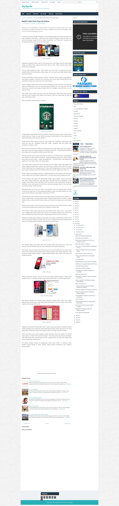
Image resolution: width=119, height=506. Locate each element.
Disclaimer (52, 2)
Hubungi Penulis (25, 2)
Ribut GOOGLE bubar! (80, 283)
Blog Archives (89, 144)
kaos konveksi (77, 140)
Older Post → (68, 423)
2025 (76, 203)
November (78, 227)
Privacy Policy (44, 2)
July (77, 315)
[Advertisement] (47, 360)
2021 (76, 210)
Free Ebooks (35, 14)
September (79, 232)
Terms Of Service (35, 2)
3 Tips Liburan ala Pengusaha (82, 312)
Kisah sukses (77, 113)
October (78, 229)
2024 (76, 205)
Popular (76, 144)
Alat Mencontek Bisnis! (81, 274)
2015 (76, 223)
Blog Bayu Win (27, 6)
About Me (29, 14)
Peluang (35, 17)
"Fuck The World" (79, 259)
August (77, 234)
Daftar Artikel (59, 14)
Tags (82, 144)
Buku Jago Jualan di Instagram (82, 244)
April (77, 322)
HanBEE (76, 111)
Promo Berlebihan (33, 389)
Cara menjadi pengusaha (35, 397)
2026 (76, 201)
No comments (41, 23)
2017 (76, 219)
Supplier (76, 128)
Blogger (71, 502)
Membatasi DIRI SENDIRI (81, 238)
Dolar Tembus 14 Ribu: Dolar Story (83, 253)
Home (23, 14)
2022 (76, 208)
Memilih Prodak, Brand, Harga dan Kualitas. (35, 21)
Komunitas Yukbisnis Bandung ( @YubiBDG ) (86, 289)
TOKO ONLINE (77, 130)
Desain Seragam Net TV (85, 146)
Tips (75, 133)
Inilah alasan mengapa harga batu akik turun (86, 264)
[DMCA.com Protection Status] (75, 194)
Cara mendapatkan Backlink (81, 108)
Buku (75, 106)
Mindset (76, 118)
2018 (76, 217)
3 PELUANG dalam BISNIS (81, 266)
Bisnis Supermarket (34, 406)
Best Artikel (43, 14)
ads (75, 138)
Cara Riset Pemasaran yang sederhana (38, 414)
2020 (76, 212)
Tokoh (75, 135)
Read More (68, 384)
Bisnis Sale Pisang (78, 104)
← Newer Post (25, 423)
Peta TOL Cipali (79, 299)
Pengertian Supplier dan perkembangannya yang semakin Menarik (87, 158)
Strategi (76, 126)
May (77, 320)
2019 (76, 214)
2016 (76, 221)
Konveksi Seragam (78, 116)
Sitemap (59, 2)
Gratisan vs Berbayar (34, 381)
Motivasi (76, 121)
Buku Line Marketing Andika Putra (83, 235)
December (78, 225)
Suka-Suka (51, 14)
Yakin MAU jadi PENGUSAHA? (82, 268)
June (77, 317)
